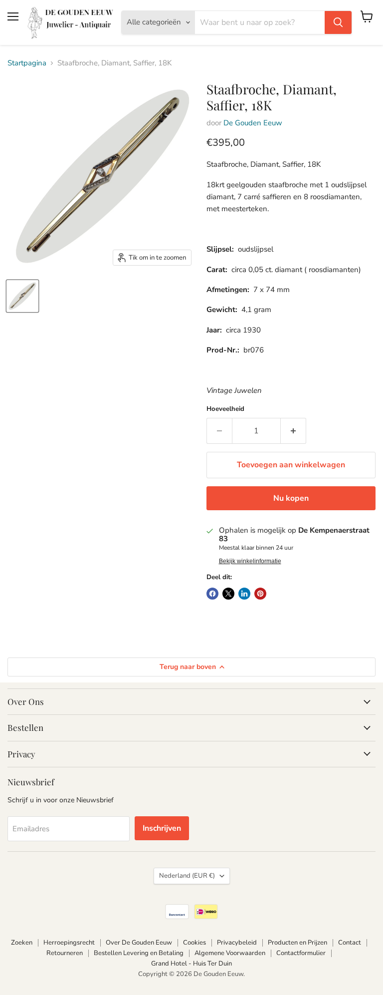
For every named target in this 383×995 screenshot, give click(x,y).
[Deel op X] (228, 594)
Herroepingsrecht (69, 942)
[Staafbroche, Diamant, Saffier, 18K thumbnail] (22, 296)
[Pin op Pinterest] (260, 594)
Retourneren (64, 953)
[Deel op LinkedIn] (244, 594)
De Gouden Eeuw (252, 123)
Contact (349, 942)
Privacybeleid (237, 942)
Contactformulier (301, 953)
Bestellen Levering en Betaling (139, 953)
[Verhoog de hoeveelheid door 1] (293, 431)
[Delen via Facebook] (212, 594)
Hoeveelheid (225, 409)
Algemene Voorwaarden (229, 953)
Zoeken (21, 942)
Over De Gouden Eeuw (139, 942)
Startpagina (26, 63)
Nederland (187, 875)
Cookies (194, 942)
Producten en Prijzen (297, 942)
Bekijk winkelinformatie (250, 561)
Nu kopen (291, 498)
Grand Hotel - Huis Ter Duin (191, 963)
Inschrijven (162, 828)
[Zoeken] (338, 22)
